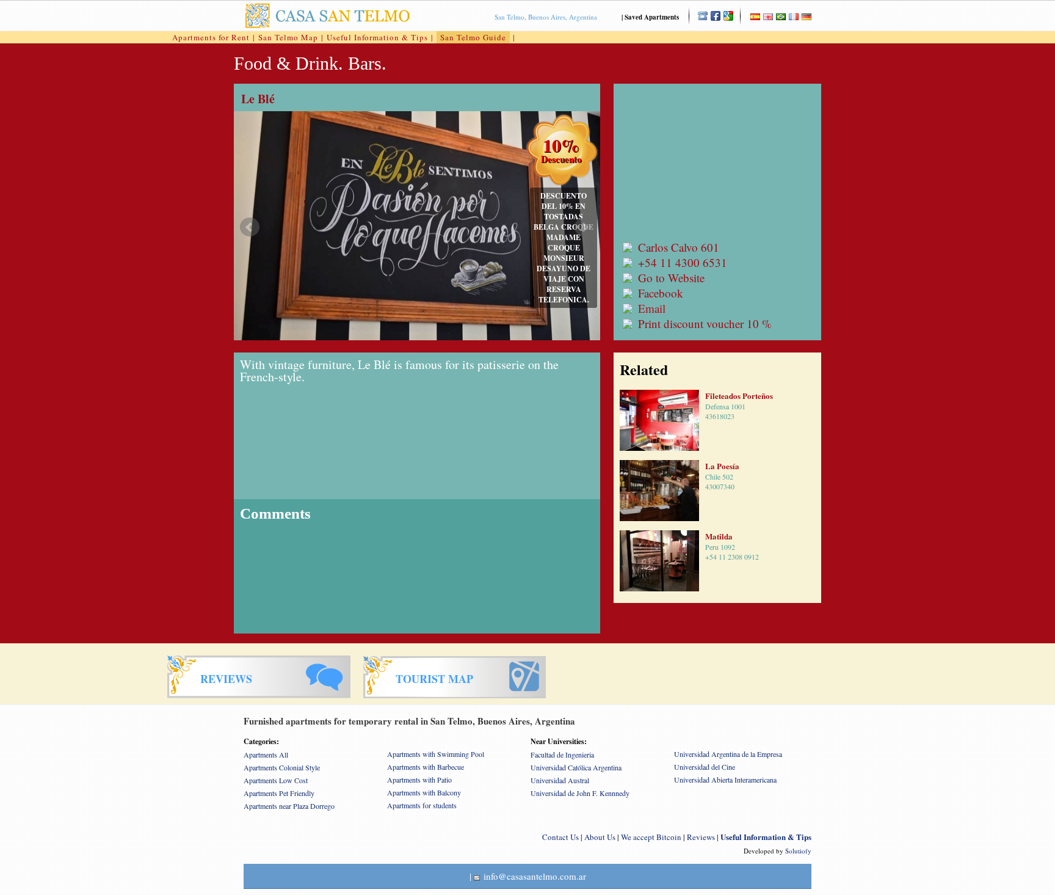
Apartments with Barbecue (425, 767)
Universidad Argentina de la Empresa (728, 754)
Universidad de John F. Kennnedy (580, 793)
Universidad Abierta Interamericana (725, 779)
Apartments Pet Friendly (279, 793)
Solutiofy (798, 850)
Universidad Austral (560, 780)
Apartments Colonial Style (282, 767)
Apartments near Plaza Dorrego (289, 806)
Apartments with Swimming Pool (435, 754)
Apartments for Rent (211, 37)
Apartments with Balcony (424, 792)
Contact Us (560, 836)
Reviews (701, 836)
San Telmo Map (288, 37)
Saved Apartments (652, 17)
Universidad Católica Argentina (576, 767)
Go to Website (671, 277)
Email (651, 308)
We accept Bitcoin (651, 836)
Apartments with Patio (419, 779)
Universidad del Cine (704, 767)
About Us (599, 836)
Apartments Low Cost (276, 780)
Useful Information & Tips (377, 37)
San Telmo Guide (473, 37)
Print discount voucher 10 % (705, 323)
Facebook (660, 293)
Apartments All (266, 754)
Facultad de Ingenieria (562, 754)
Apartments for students (422, 805)
